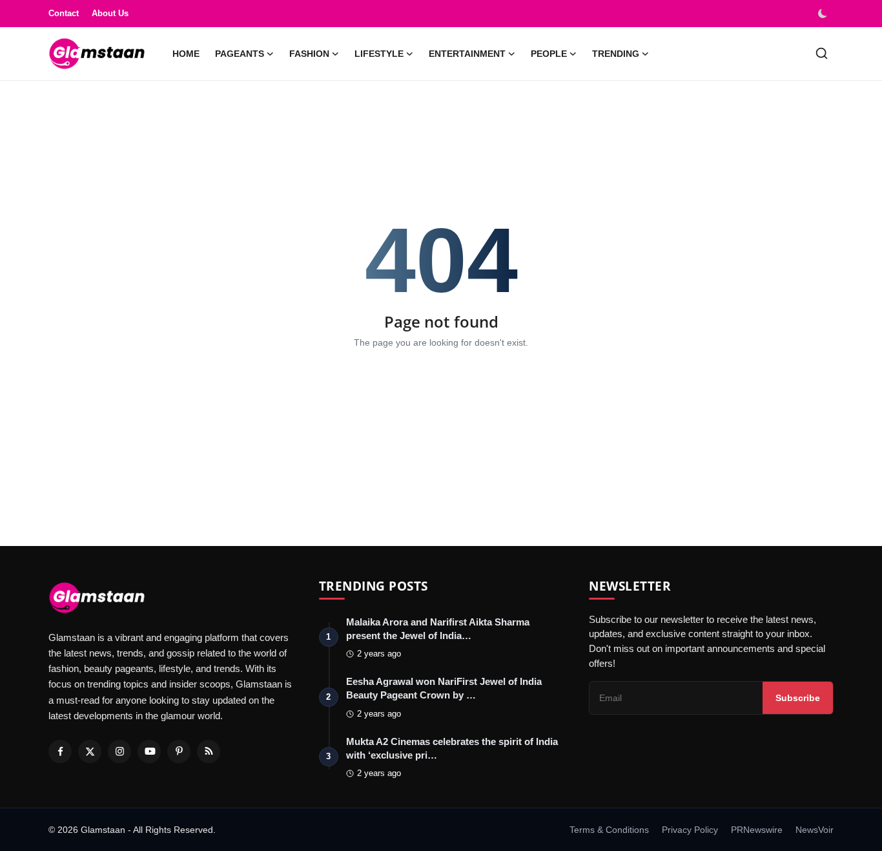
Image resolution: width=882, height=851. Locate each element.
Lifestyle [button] (379, 53)
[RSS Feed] (208, 751)
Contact (63, 13)
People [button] (549, 53)
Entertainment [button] (467, 53)
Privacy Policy (690, 830)
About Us (110, 13)
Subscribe (797, 698)
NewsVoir (814, 830)
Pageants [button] (239, 53)
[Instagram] (119, 751)
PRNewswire (757, 830)
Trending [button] (615, 53)
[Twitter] (89, 751)
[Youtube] (149, 751)
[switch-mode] (824, 13)
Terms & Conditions (609, 830)
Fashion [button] (309, 53)
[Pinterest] (178, 751)
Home (186, 53)
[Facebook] (60, 751)
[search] (822, 53)
